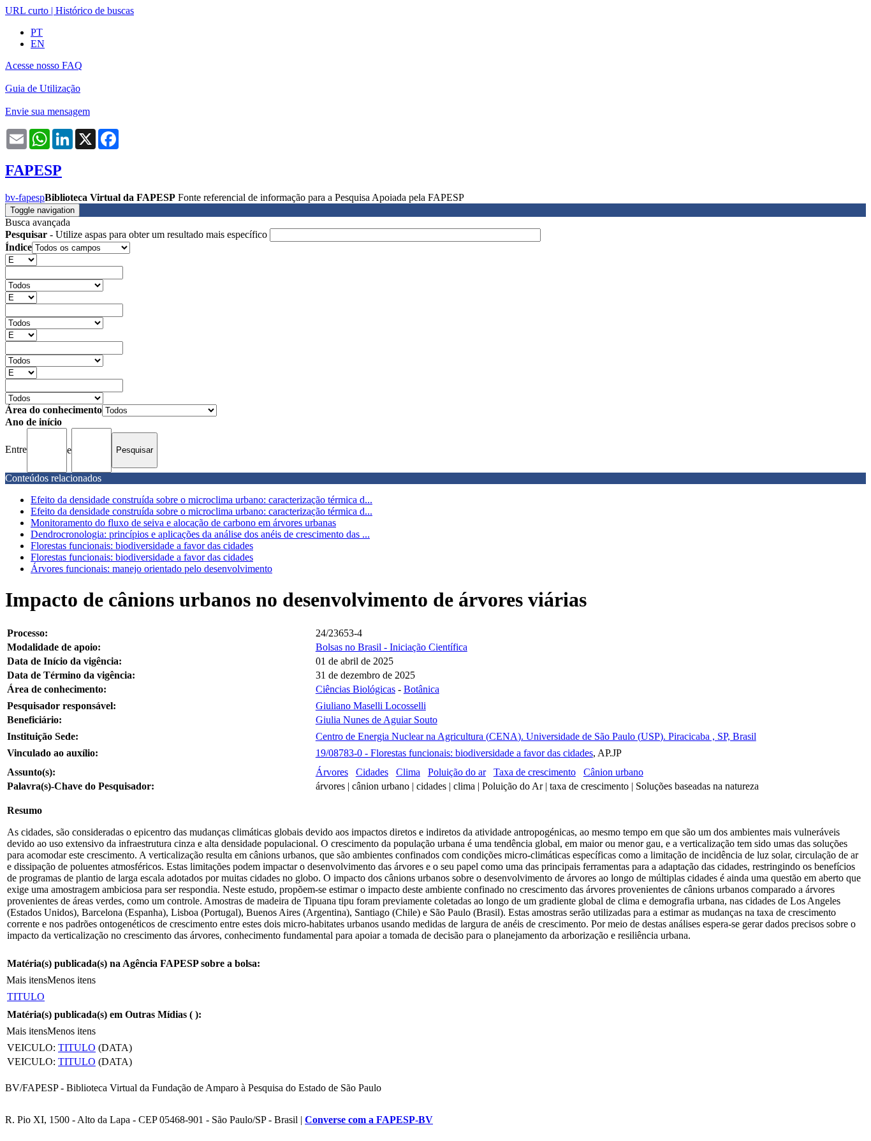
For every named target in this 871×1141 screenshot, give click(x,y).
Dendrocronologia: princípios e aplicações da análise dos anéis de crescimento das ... (200, 534)
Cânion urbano (613, 772)
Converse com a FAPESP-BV (369, 1119)
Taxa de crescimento (535, 772)
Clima (408, 772)
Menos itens (71, 980)
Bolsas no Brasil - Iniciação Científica (391, 647)
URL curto (26, 10)
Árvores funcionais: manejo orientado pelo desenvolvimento (151, 568)
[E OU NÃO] (21, 259)
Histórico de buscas (94, 10)
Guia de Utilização (42, 88)
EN (38, 43)
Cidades (372, 772)
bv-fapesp (25, 197)
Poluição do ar (457, 772)
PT (37, 32)
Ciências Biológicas (355, 689)
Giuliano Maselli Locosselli (371, 705)
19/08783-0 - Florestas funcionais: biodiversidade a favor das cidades (454, 752)
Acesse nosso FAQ (43, 65)
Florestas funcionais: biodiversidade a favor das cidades (142, 545)
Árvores (332, 772)
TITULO (26, 996)
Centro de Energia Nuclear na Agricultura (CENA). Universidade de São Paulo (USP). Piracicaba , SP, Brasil (536, 736)
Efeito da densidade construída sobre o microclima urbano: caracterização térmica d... (201, 499)
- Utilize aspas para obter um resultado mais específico (137, 234)
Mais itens (26, 980)
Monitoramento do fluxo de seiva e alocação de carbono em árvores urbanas (183, 522)
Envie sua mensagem (47, 111)
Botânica (421, 689)
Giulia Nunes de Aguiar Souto (376, 719)
